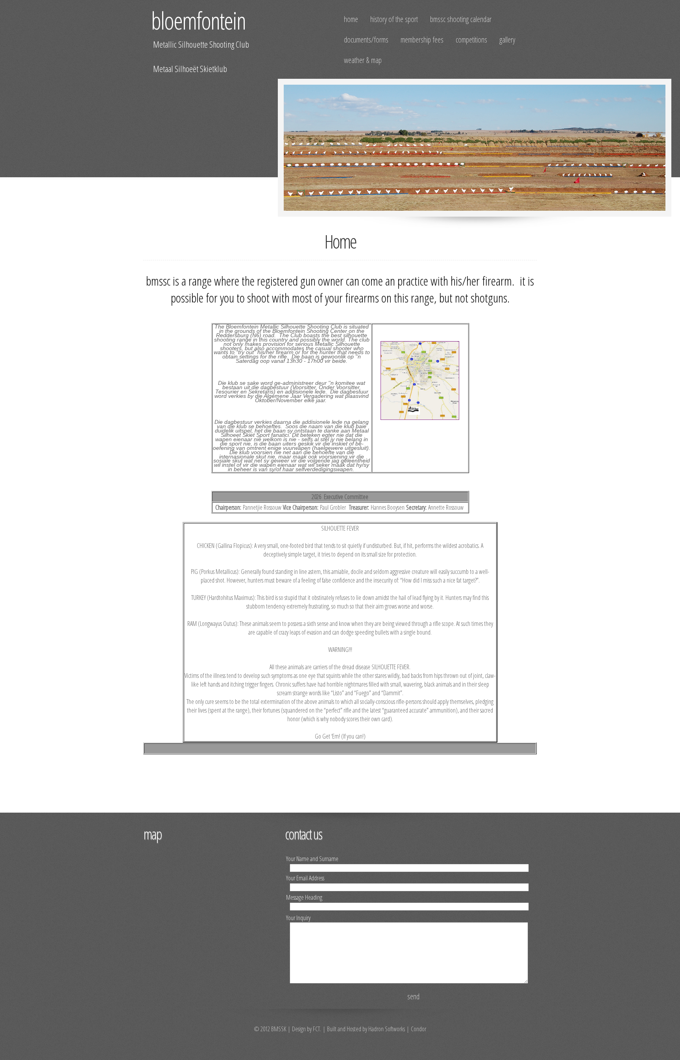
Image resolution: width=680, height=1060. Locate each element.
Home (351, 19)
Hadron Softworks (386, 1029)
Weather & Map (363, 60)
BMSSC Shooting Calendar (461, 19)
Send (413, 996)
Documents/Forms (366, 39)
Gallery (507, 39)
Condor (418, 1029)
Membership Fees (422, 39)
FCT (316, 1029)
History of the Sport (394, 19)
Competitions (471, 39)
